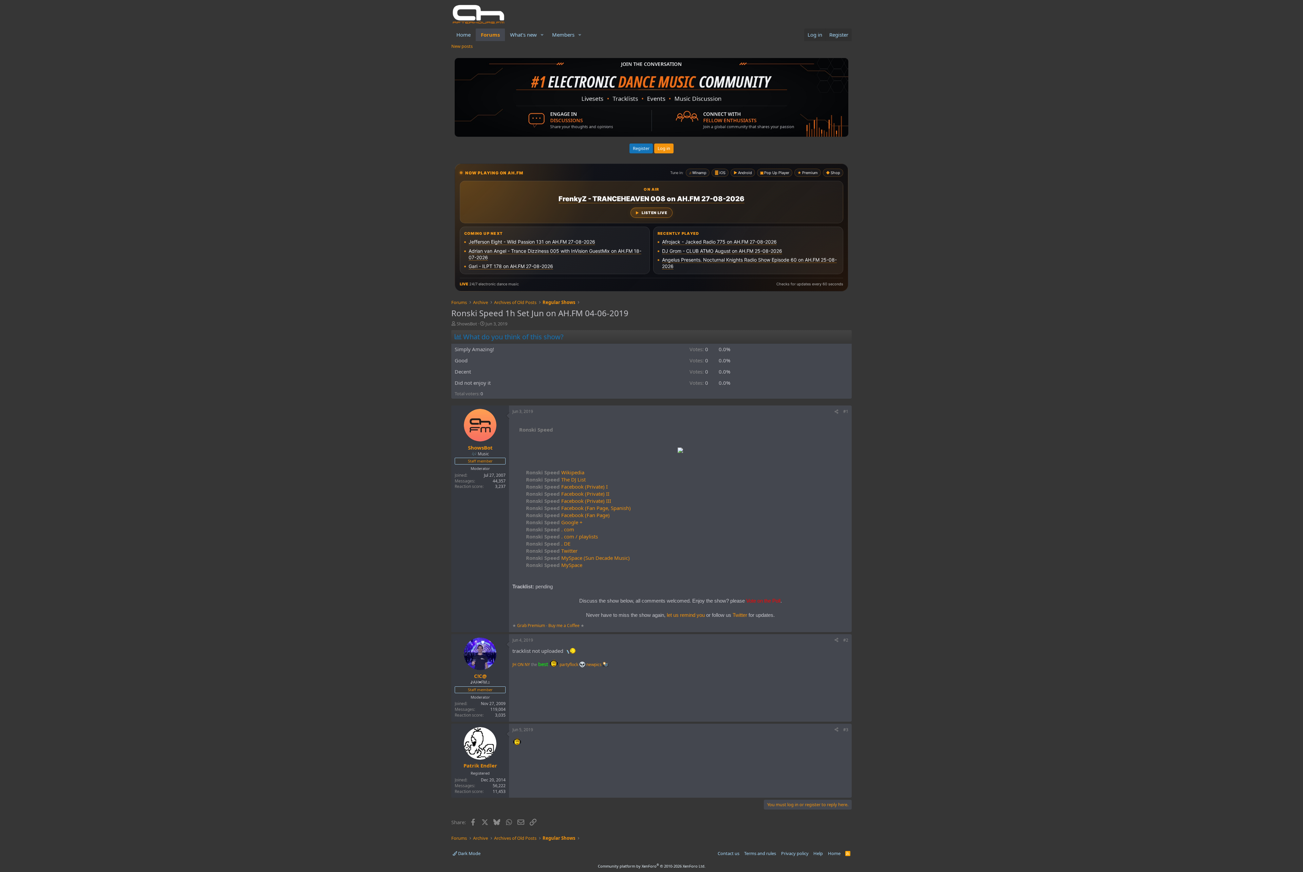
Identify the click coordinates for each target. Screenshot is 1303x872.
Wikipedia (555, 472)
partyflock (569, 664)
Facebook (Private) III (568, 500)
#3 (845, 730)
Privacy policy (795, 853)
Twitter (552, 550)
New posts (462, 46)
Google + (554, 522)
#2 (845, 640)
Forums (490, 34)
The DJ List (556, 479)
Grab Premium (531, 625)
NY (527, 664)
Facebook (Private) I (567, 486)
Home (463, 34)
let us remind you (686, 615)
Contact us (728, 853)
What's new (523, 34)
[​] (680, 451)
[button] (542, 35)
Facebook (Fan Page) (568, 515)
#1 (845, 411)
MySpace (554, 565)
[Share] (836, 412)
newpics (594, 664)
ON (520, 664)
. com (550, 529)
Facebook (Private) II (567, 493)
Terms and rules (760, 853)
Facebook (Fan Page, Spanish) (578, 508)
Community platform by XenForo (651, 866)
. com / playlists (562, 536)
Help (818, 853)
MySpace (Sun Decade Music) (578, 557)
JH (514, 664)
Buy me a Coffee (564, 625)
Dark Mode (468, 853)
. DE (548, 543)
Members (563, 34)
